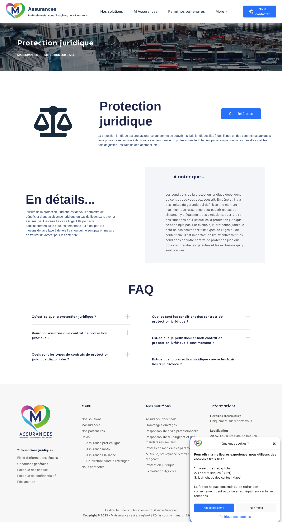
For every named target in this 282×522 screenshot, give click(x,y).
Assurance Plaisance (101, 455)
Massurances (91, 425)
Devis (86, 437)
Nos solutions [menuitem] (111, 11)
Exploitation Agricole (161, 471)
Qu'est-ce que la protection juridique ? (64, 317)
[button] (274, 444)
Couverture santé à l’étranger (107, 461)
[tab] (81, 319)
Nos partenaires (93, 431)
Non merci (256, 507)
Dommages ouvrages (161, 425)
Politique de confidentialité (36, 476)
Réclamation (26, 482)
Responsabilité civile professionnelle (172, 431)
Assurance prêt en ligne (103, 443)
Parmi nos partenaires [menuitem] (186, 11)
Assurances (42, 9)
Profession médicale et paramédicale (173, 448)
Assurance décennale (161, 419)
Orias (158, 515)
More (220, 11)
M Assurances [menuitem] (145, 11)
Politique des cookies (235, 517)
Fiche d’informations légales (37, 458)
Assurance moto (98, 449)
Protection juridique (160, 465)
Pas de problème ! (214, 507)
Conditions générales (32, 464)
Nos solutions (91, 419)
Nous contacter (262, 11)
